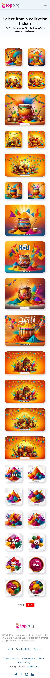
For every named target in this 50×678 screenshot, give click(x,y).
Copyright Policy (23, 649)
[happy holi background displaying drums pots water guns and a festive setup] (25, 448)
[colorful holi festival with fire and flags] (25, 165)
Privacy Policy (28, 659)
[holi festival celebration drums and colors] (25, 110)
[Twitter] (16, 675)
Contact (37, 649)
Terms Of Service (11, 659)
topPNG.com (32, 667)
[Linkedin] (32, 675)
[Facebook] (21, 675)
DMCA (41, 659)
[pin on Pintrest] (18, 52)
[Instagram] (26, 675)
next (30, 605)
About (10, 649)
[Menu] (45, 5)
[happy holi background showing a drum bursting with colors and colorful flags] (25, 363)
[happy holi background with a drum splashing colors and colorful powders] (25, 257)
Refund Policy (24, 663)
